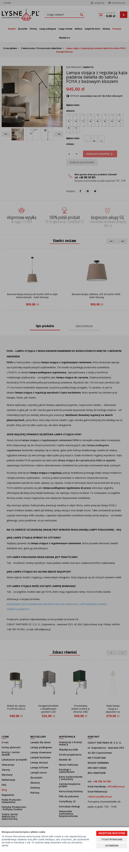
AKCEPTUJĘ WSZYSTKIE (111, 833)
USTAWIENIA (112, 845)
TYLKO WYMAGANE (111, 839)
